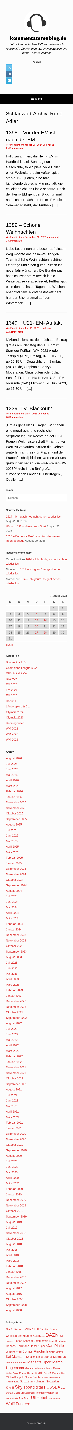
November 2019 (16, 1205)
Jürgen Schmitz (56, 1352)
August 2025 (14, 824)
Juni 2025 (12, 835)
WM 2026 (12, 739)
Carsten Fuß (31, 1328)
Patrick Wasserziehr (51, 1377)
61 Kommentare (14, 331)
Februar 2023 (14, 990)
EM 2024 (11, 690)
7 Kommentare (14, 240)
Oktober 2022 (14, 1012)
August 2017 (14, 1288)
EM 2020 (11, 684)
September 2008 (16, 1305)
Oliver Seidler (33, 1377)
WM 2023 (12, 734)
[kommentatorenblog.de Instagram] (9, 74)
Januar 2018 (14, 1271)
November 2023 (16, 940)
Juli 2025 (11, 830)
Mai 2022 (11, 1040)
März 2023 (12, 984)
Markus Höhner (26, 1373)
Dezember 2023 (16, 935)
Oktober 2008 (14, 1299)
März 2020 (12, 1183)
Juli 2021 (11, 1095)
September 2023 (16, 951)
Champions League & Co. (22, 668)
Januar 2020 (14, 1194)
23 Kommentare (14, 148)
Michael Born (59, 1373)
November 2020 (16, 1139)
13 (36, 620)
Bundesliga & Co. (17, 662)
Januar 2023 (14, 995)
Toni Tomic (24, 1398)
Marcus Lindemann (35, 1368)
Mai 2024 (11, 907)
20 (36, 626)
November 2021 (16, 1073)
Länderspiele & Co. (18, 706)
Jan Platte (55, 1346)
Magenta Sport (39, 1362)
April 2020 (12, 1177)
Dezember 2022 (16, 1001)
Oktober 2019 (14, 1211)
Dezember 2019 (16, 1200)
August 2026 (14, 758)
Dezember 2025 (16, 802)
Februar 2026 (14, 791)
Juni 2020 (12, 1166)
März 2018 (12, 1260)
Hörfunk (11, 701)
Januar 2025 (14, 863)
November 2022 (16, 1006)
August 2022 (14, 1023)
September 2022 (16, 1017)
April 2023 (12, 979)
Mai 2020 (11, 1172)
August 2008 (14, 1310)
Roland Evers (12, 1381)
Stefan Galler (13, 1392)
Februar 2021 (14, 1122)
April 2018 (12, 1255)
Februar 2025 (14, 857)
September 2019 (16, 1216)
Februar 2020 (14, 1189)
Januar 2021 (14, 1128)
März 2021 (12, 1117)
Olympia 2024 (14, 712)
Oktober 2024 (14, 879)
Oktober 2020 (14, 1144)
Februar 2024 (14, 924)
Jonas (51, 144)
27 (36, 632)
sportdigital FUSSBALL (44, 1387)
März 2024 (12, 918)
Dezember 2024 (16, 868)
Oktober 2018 (14, 1238)
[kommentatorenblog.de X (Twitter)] (9, 67)
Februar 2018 (14, 1266)
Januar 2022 (14, 1062)
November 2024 (16, 874)
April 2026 (12, 780)
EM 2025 (11, 695)
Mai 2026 (11, 775)
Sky (19, 1387)
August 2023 (14, 957)
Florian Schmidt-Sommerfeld (31, 1340)
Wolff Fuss (15, 1403)
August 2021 (14, 1089)
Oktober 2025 (14, 813)
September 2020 (16, 1150)
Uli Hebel (39, 1398)
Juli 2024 (11, 896)
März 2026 (12, 786)
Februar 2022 (14, 1056)
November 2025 (16, 808)
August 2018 (14, 1244)
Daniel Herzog (38, 1336)
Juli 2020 (11, 1161)
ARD (21, 1329)
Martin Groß (43, 1372)
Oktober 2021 (14, 1078)
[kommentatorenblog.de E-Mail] (9, 80)
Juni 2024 (12, 901)
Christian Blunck (48, 1329)
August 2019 (14, 1222)
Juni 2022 (12, 1034)
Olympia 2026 (14, 717)
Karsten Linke (34, 1356)
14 (45, 620)
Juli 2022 (11, 1029)
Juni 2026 (12, 769)
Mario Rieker (53, 1368)
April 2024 (12, 912)
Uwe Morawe (54, 1398)
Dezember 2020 (16, 1133)
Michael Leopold (15, 1377)
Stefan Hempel (28, 1393)
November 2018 (16, 1233)
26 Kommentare (14, 417)
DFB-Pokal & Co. (17, 673)
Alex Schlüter (12, 1329)
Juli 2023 (11, 962)
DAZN (52, 1335)
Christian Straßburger (19, 1335)
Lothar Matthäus (55, 1356)
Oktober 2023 (14, 946)
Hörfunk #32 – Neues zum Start (26, 526)
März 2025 (12, 852)
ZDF (27, 1404)
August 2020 (14, 1155)
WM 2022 (12, 728)
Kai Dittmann (15, 1356)
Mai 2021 (11, 1106)
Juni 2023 (12, 968)
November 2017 (16, 1282)
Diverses (11, 679)
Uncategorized (15, 723)
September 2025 (16, 819)
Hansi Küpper (38, 1345)
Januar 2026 (14, 797)
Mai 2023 (11, 973)
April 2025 (12, 846)
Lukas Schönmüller (16, 1362)
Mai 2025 (11, 841)
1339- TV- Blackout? (29, 408)
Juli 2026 (11, 764)
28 (45, 632)
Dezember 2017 (16, 1277)
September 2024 (16, 885)
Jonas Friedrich (35, 1351)
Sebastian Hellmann (32, 1381)
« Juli (9, 644)
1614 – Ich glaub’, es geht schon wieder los (33, 516)
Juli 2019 (11, 1227)
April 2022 (12, 1045)
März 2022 (12, 1051)
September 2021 (16, 1084)
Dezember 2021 (16, 1067)
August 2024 (14, 890)
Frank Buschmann (58, 1341)
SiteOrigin (41, 1423)
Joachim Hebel (14, 1351)
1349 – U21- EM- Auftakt (34, 323)
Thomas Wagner (44, 1392)
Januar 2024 (14, 929)
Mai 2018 (11, 1249)
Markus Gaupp (12, 1373)
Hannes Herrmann (17, 1346)
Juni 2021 (12, 1100)
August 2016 (14, 1293)
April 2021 (12, 1111)
